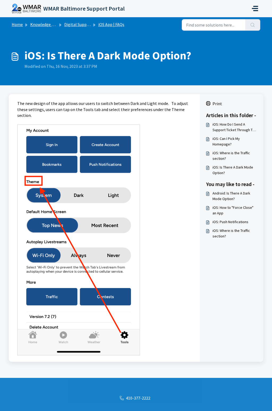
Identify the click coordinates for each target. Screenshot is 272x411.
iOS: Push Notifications (230, 221)
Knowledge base (45, 24)
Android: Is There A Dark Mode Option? (231, 196)
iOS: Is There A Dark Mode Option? (232, 170)
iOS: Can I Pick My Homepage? (226, 141)
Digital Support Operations (89, 24)
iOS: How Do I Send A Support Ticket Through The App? (234, 127)
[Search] (252, 25)
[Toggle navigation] (255, 8)
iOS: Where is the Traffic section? (231, 156)
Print (217, 103)
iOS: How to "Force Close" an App (232, 210)
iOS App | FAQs (111, 24)
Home (17, 24)
